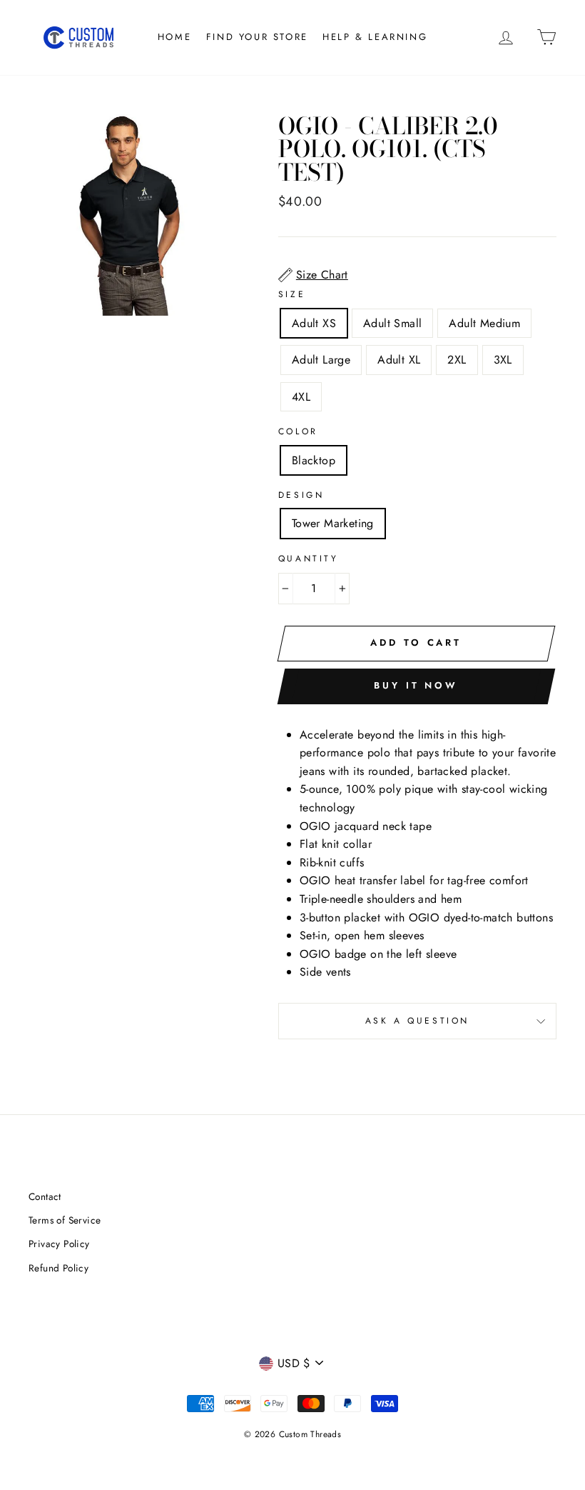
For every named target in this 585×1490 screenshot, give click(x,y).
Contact (45, 1196)
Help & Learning (374, 37)
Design (301, 495)
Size (291, 294)
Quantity (308, 558)
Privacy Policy (59, 1243)
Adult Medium (484, 323)
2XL (456, 359)
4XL (301, 397)
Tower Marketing (333, 523)
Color (298, 431)
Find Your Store (257, 37)
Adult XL (398, 359)
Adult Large (321, 359)
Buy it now (416, 685)
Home (174, 37)
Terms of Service (65, 1220)
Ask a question (417, 1020)
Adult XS (314, 323)
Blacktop (313, 460)
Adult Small (392, 323)
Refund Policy (58, 1268)
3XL (503, 359)
